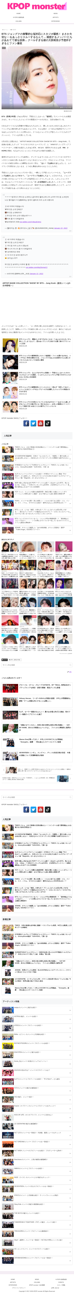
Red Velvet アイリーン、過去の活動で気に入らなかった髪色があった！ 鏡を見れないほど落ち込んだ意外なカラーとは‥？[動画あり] (10, 632)
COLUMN (37, 1282)
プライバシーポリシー (19, 1288)
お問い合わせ (55, 1288)
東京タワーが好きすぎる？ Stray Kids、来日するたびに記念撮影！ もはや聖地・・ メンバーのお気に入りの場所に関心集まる (27, 576)
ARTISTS (13, 1282)
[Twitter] (33, 423)
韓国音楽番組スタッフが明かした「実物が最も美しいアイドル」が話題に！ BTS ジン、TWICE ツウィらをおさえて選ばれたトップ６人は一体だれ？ (63, 576)
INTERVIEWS (13, 1285)
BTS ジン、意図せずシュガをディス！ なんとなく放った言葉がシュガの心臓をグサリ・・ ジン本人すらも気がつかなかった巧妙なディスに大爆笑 (27, 650)
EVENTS (61, 1282)
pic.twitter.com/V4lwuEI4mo (30, 222)
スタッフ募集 (61, 1285)
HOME (13, 1279)
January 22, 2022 (60, 228)
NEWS (5, 659)
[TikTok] (48, 423)
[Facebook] (26, 423)
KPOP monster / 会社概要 (37, 1285)
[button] (70, 665)
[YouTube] (40, 423)
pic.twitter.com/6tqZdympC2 (36, 267)
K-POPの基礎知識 (61, 1279)
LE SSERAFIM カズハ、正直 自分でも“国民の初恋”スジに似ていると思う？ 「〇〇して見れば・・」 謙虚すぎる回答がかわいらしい (45, 632)
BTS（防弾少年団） (16, 659)
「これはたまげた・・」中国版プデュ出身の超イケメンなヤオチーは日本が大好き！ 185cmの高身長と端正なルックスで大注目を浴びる (27, 632)
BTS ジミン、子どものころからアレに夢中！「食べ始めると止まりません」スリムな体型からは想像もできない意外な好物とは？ (63, 613)
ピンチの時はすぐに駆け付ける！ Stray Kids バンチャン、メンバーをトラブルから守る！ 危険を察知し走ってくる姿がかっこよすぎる (45, 558)
